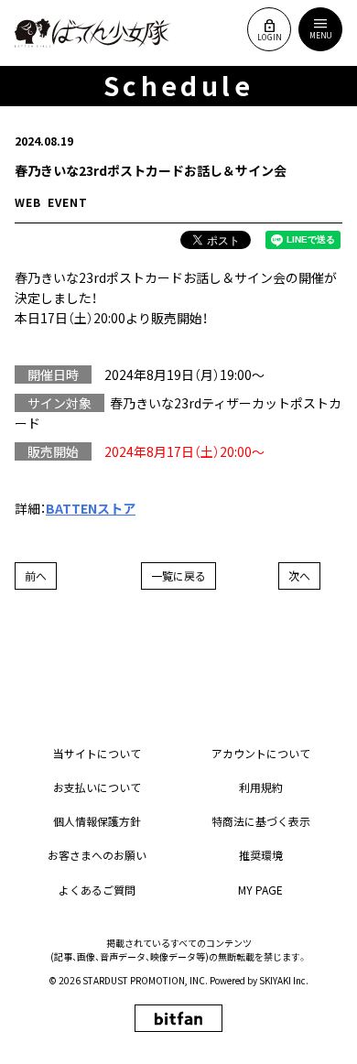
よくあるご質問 (97, 889)
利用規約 (261, 787)
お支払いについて (97, 787)
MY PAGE (260, 889)
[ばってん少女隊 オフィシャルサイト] (93, 33)
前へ (36, 575)
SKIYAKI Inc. (283, 980)
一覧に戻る (178, 575)
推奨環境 (261, 855)
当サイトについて (97, 753)
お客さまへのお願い (97, 855)
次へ (299, 575)
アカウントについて (260, 753)
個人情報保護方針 (97, 821)
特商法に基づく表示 (260, 821)
